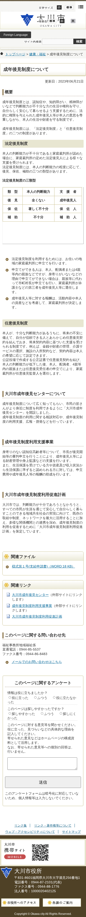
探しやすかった (23, 714)
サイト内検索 (32, 42)
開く (80, 6)
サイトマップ (71, 832)
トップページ (15, 54)
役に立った (20, 698)
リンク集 (20, 825)
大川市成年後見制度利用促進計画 (37, 616)
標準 (69, 7)
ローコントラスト (73, 21)
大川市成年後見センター (30, 595)
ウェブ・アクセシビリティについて (30, 832)
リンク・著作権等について (52, 825)
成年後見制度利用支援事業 (32, 606)
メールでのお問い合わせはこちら (37, 662)
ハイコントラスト (62, 21)
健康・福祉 (37, 54)
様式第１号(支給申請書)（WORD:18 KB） (43, 566)
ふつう (42, 698)
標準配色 (52, 21)
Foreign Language (16, 34)
